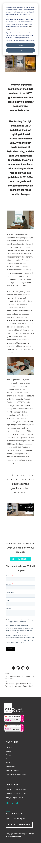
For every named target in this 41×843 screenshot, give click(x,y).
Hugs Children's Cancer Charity (16, 774)
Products (9, 747)
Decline (20, 50)
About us (9, 763)
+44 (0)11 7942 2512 (19, 790)
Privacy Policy (10, 766)
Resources (9, 759)
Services (8, 751)
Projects (8, 755)
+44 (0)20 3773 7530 (19, 794)
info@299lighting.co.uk (14, 798)
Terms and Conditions (13, 770)
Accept (20, 45)
